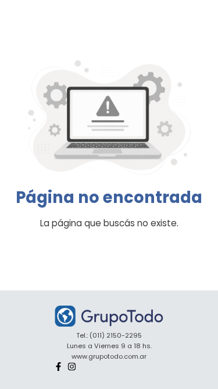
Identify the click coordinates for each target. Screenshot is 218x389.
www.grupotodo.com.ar (109, 356)
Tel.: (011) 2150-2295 (109, 335)
